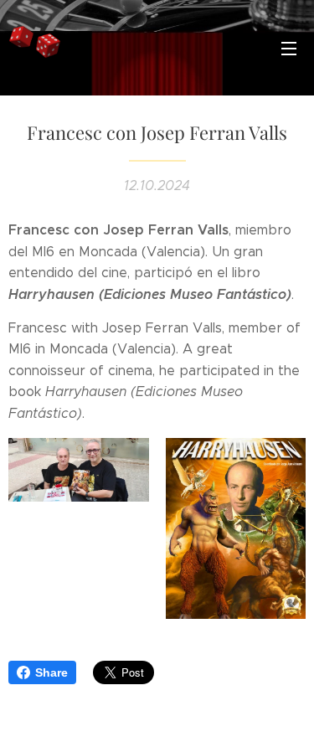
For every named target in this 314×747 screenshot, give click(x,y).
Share (51, 672)
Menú (289, 47)
